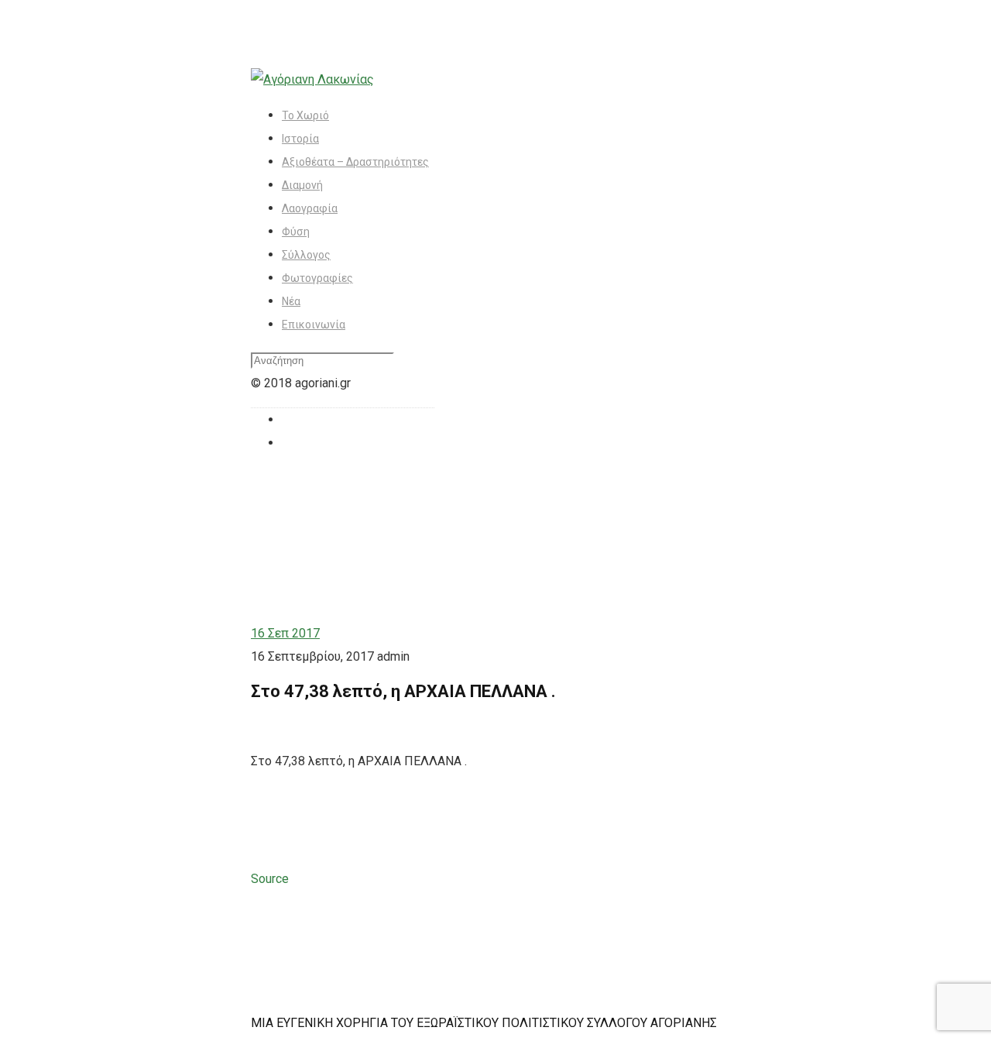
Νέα (291, 301)
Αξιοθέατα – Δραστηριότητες (355, 162)
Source (270, 878)
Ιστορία (300, 138)
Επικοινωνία (313, 324)
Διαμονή (302, 185)
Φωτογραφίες (317, 278)
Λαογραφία (310, 208)
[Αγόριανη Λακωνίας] (312, 79)
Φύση (296, 231)
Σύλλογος (306, 255)
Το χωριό (305, 115)
